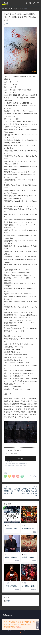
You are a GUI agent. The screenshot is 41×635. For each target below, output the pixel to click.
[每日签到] (38, 623)
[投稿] (26, 3)
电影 (8, 525)
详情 (19, 627)
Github (33, 630)
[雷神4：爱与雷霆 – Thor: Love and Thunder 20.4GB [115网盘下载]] (12, 543)
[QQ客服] (38, 627)
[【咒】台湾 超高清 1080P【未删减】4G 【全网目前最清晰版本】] (12, 572)
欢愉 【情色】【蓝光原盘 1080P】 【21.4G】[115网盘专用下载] (12, 491)
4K (7, 24)
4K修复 (5, 3)
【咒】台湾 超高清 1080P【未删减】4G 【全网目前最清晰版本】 (12, 586)
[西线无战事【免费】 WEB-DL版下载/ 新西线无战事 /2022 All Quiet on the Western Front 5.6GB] (12, 514)
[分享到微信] (5, 476)
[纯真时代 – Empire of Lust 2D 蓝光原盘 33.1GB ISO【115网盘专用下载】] (29, 543)
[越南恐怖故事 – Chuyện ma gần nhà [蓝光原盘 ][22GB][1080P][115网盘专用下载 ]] (29, 514)
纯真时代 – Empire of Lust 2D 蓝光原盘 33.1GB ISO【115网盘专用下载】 (29, 557)
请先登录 (20, 458)
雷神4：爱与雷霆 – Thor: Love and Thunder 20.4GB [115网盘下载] (12, 557)
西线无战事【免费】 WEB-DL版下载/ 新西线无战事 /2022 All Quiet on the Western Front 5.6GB (12, 529)
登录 (9, 601)
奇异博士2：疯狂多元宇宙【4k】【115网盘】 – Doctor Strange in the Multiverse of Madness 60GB (29, 586)
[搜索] (30, 3)
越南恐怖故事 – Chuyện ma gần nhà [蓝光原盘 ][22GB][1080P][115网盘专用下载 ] (29, 529)
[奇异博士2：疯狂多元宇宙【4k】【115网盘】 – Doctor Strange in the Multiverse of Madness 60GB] (29, 572)
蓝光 (25, 525)
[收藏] (30, 476)
